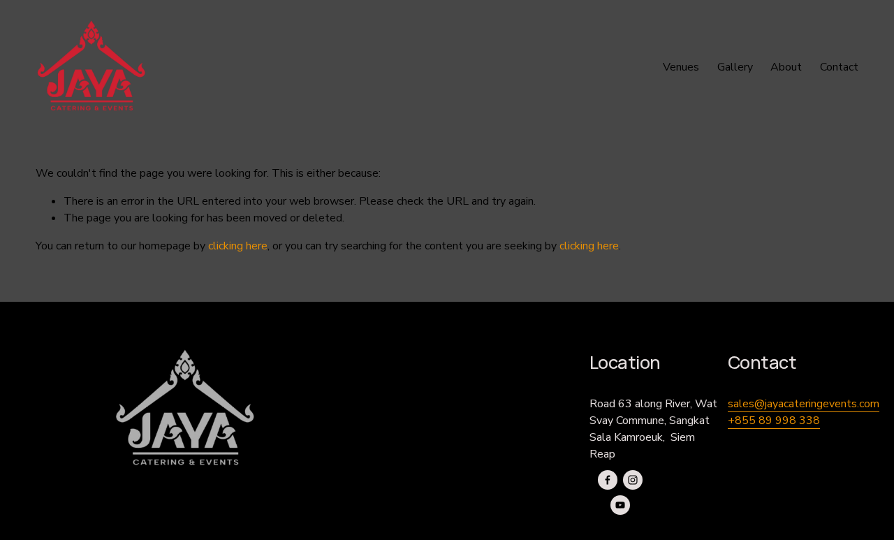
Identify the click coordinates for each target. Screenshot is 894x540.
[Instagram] (633, 480)
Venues (681, 67)
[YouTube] (620, 505)
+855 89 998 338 (774, 420)
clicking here (238, 246)
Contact (839, 67)
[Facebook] (607, 480)
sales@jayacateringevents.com (803, 403)
